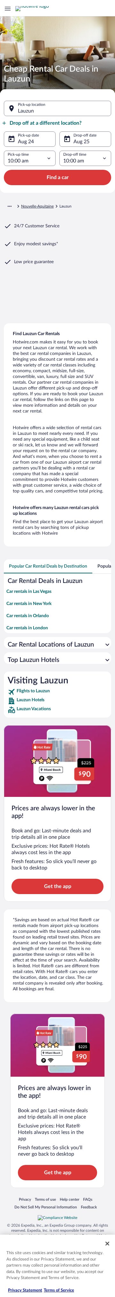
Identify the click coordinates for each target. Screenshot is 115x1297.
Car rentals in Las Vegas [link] (28, 591)
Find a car (58, 177)
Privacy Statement (25, 1290)
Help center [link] (69, 1199)
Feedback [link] (89, 1207)
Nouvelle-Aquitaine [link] (37, 206)
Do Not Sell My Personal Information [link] (45, 1207)
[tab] (48, 566)
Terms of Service (59, 1290)
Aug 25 (81, 141)
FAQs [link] (87, 1199)
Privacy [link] (25, 1199)
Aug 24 (26, 141)
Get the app (57, 886)
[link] (57, 692)
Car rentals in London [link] (27, 628)
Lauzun (26, 111)
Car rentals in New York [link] (28, 603)
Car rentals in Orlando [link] (27, 616)
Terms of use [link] (45, 1199)
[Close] (107, 1244)
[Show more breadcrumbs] (9, 206)
